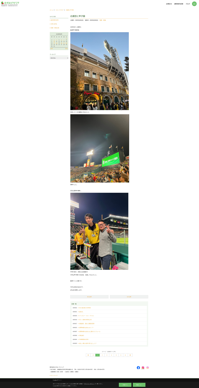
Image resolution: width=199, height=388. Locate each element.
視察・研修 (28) (55, 27)
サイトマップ (54, 375)
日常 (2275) (54, 24)
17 (54, 43)
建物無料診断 (178, 4)
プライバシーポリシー (89, 384)
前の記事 (89, 296)
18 (56, 43)
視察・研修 (103, 20)
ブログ (188, 4)
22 (66, 43)
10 (54, 41)
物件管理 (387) (55, 20)
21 (64, 43)
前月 (52, 48)
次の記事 (129, 296)
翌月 (66, 48)
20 (61, 43)
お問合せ (169, 4)
